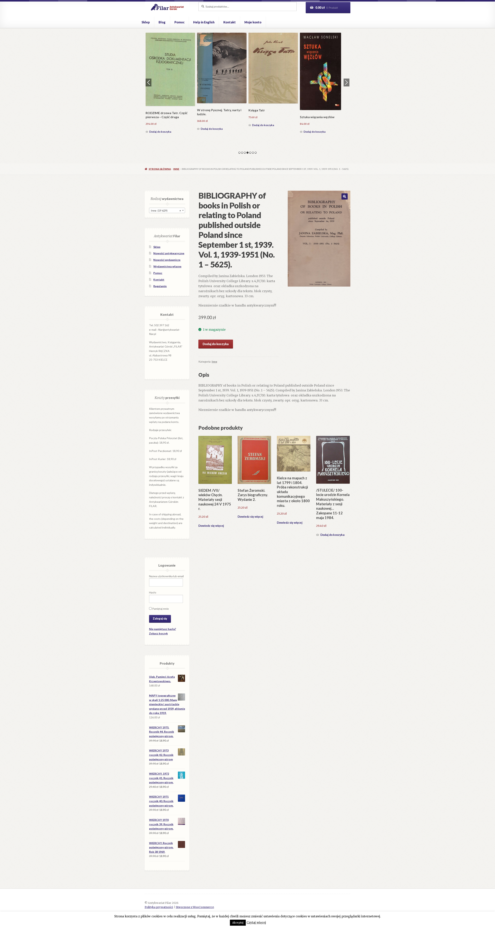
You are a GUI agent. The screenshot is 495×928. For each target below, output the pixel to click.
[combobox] (167, 210)
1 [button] (239, 153)
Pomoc (179, 22)
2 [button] (242, 153)
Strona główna (160, 168)
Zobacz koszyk (158, 633)
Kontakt (229, 22)
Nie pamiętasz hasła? (162, 629)
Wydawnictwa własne (167, 266)
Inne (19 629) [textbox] (166, 210)
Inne (176, 168)
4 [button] (247, 153)
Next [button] (346, 82)
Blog (162, 22)
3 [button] (245, 153)
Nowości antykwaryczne (168, 253)
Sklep (146, 22)
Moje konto (252, 22)
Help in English (203, 22)
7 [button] (256, 153)
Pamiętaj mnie (160, 608)
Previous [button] (148, 82)
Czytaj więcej (256, 922)
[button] (344, 196)
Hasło (152, 592)
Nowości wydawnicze (166, 259)
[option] (170, 84)
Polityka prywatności (159, 907)
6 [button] (253, 153)
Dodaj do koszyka (160, 131)
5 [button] (250, 153)
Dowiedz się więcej (211, 525)
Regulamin (160, 286)
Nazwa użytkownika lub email (166, 576)
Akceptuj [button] (237, 922)
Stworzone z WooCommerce (195, 907)
